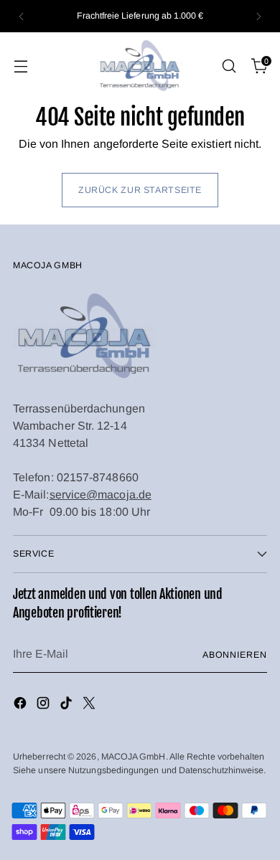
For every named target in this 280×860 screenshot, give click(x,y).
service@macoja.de (100, 494)
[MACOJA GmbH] (140, 66)
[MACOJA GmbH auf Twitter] (90, 705)
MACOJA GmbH (133, 757)
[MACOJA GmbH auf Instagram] (44, 705)
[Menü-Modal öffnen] (20, 66)
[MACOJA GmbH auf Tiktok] (67, 705)
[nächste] (258, 16)
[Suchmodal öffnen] (228, 66)
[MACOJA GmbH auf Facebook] (21, 705)
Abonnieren (234, 655)
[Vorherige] (21, 16)
